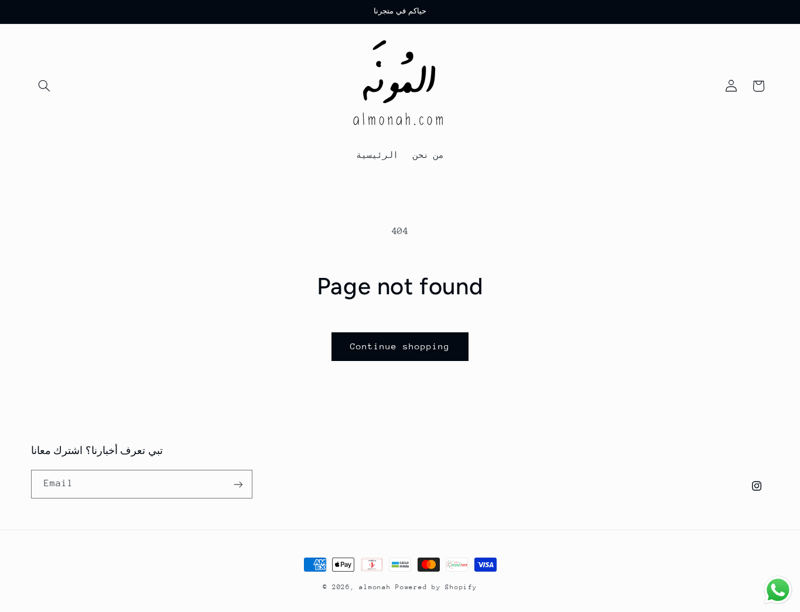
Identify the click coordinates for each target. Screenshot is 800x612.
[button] (44, 86)
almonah (375, 587)
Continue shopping (400, 346)
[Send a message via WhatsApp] (778, 590)
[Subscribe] (237, 484)
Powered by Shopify (436, 587)
